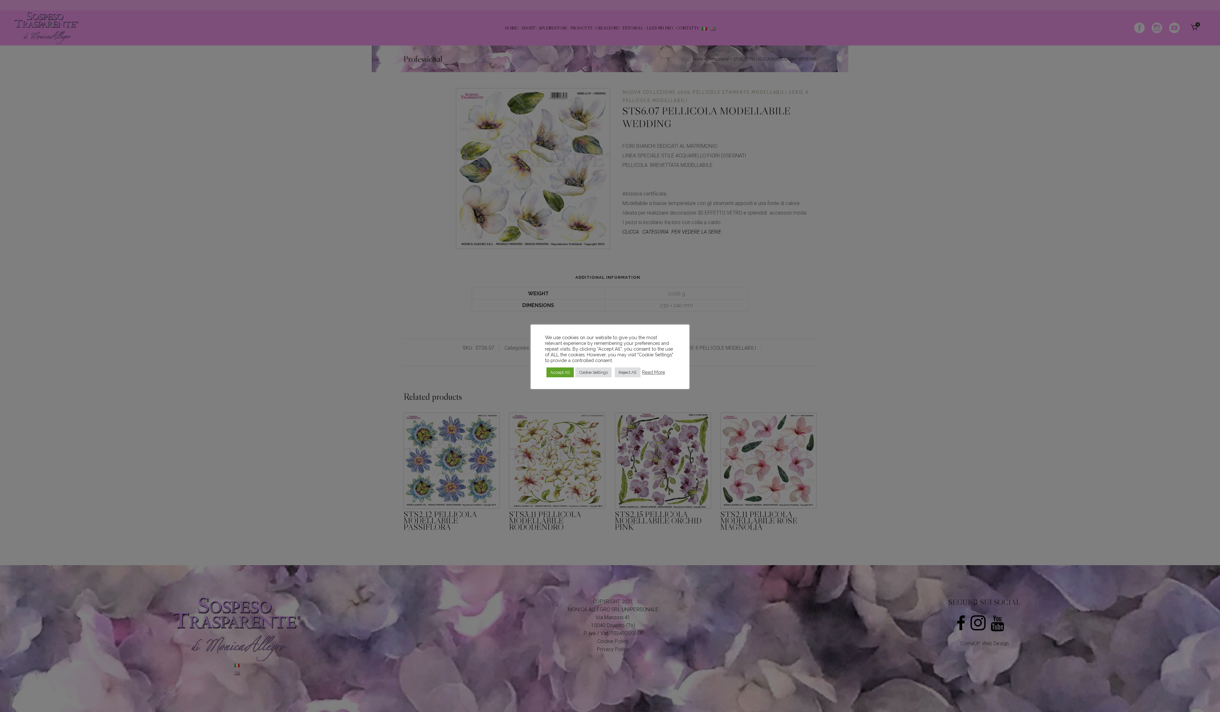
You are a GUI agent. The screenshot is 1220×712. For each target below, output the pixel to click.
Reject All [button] (628, 372)
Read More (653, 372)
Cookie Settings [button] (593, 372)
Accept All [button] (560, 372)
